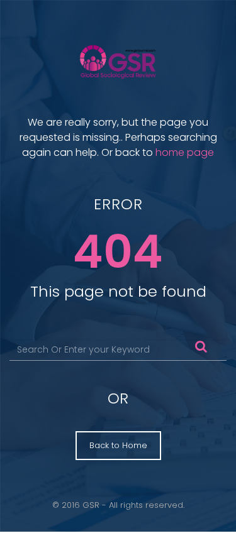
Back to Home (118, 445)
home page (184, 152)
